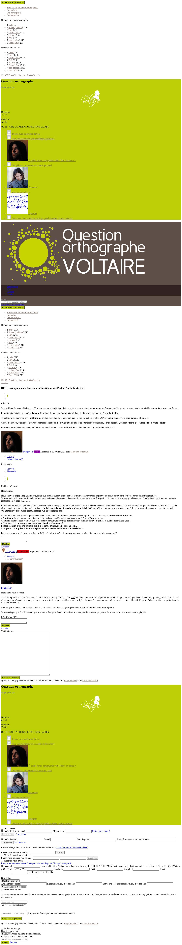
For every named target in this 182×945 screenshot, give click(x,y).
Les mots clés (13, 15)
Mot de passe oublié (101, 831)
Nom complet (7, 866)
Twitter (93, 869)
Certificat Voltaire (90, 680)
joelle (11, 25)
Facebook (58, 869)
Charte (10, 294)
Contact (10, 291)
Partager (10, 456)
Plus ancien (12, 471)
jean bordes (14, 40)
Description (6, 878)
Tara (11, 30)
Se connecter (20, 842)
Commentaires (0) (15, 459)
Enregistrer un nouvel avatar (14, 863)
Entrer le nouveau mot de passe (61, 884)
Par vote (10, 469)
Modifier (5, 544)
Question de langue (79, 451)
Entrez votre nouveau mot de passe (16, 858)
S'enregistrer (20, 834)
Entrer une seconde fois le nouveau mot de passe (124, 884)
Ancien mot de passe (10, 884)
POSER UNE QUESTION (12, 3)
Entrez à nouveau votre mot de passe (133, 839)
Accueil (4, 382)
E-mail (47, 839)
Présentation (12, 286)
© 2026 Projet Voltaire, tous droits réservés (20, 75)
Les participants (14, 13)
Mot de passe (59, 831)
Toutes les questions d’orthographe (22, 7)
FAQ (9, 289)
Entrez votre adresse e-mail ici (14, 852)
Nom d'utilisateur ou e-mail (13, 831)
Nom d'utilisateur (9, 839)
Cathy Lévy (14, 43)
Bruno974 (13, 70)
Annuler (5, 546)
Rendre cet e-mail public (42, 872)
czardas (12, 35)
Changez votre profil (62, 863)
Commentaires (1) (15, 559)
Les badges (12, 10)
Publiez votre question (11, 919)
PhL (11, 37)
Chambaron (14, 32)
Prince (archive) (16, 27)
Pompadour (6, 588)
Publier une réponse (10, 678)
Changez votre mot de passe (39, 863)
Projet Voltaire (70, 680)
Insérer (5, 942)
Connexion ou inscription (12, 304)
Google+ (128, 869)
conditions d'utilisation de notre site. (72, 847)
